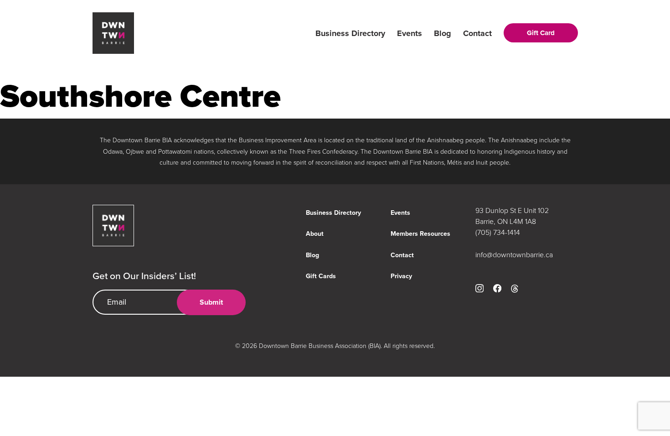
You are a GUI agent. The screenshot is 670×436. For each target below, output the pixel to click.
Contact (477, 33)
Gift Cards (321, 275)
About (315, 233)
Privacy (401, 275)
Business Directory (350, 33)
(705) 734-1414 (497, 232)
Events (409, 33)
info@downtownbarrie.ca (514, 254)
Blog (442, 33)
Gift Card (541, 33)
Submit (211, 302)
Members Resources (420, 233)
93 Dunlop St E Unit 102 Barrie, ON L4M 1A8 (512, 215)
